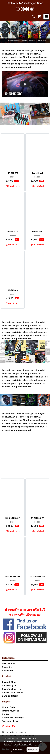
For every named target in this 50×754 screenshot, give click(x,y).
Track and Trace (10, 721)
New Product (8, 663)
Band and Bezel (10, 695)
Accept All (32, 749)
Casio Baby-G (9, 685)
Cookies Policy (26, 744)
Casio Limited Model (12, 692)
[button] (32, 16)
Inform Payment (10, 710)
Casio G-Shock (9, 682)
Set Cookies (18, 749)
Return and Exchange (13, 717)
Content (6, 714)
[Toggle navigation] (46, 17)
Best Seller (7, 670)
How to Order (9, 707)
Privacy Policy (10, 744)
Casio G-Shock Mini (12, 689)
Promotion (7, 667)
